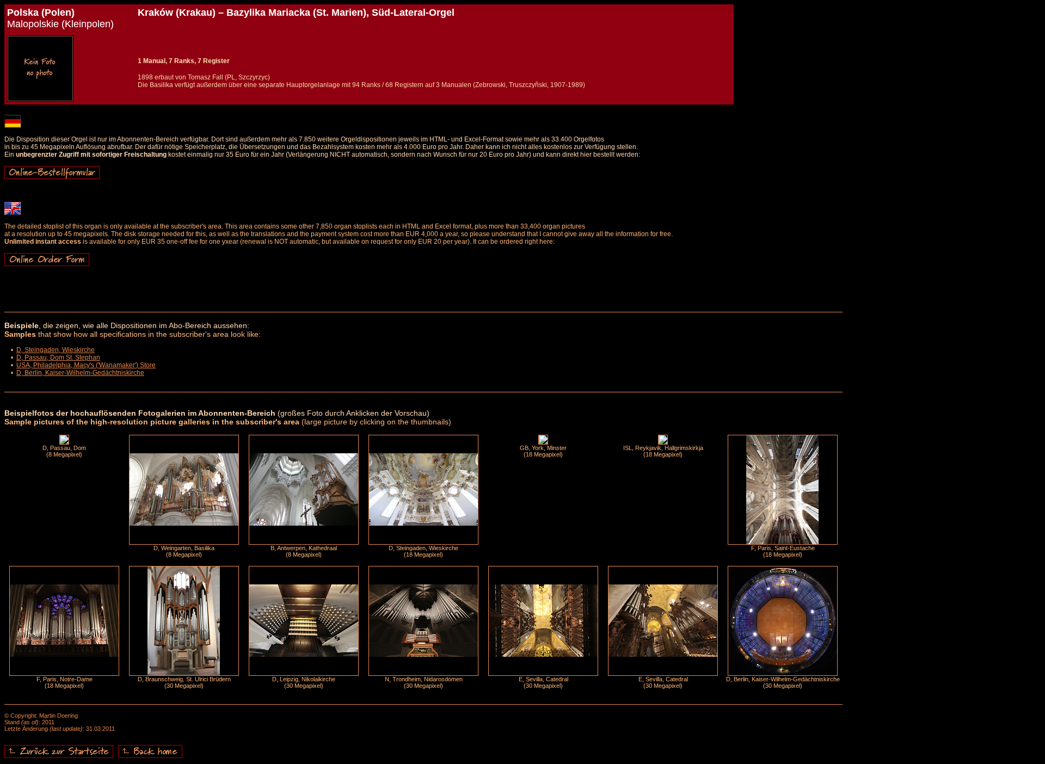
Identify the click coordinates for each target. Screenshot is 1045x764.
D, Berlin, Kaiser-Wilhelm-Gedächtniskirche (80, 373)
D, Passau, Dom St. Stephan (58, 357)
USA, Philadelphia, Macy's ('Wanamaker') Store (86, 365)
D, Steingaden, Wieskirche (55, 350)
